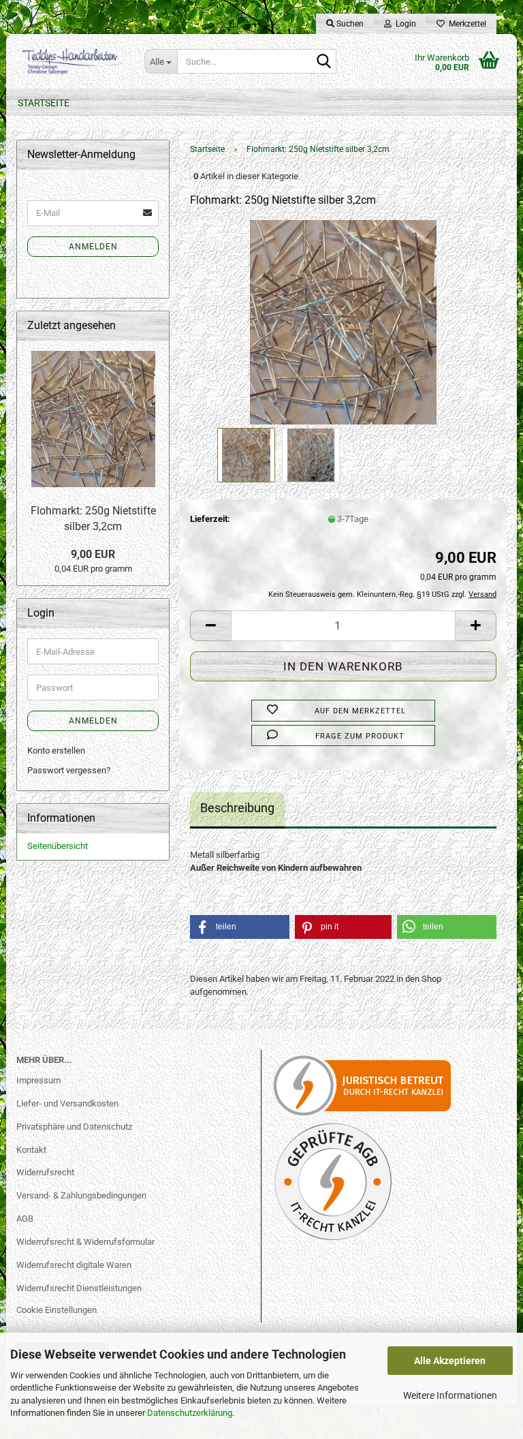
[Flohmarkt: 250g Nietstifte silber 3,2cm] (343, 322)
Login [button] (404, 24)
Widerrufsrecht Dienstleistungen (79, 1288)
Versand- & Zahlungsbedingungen (81, 1195)
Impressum (38, 1080)
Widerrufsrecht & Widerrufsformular (85, 1242)
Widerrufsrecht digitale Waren (73, 1265)
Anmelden (93, 246)
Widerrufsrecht (45, 1172)
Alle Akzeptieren (450, 1360)
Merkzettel (465, 24)
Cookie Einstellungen (56, 1310)
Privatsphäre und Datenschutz (74, 1126)
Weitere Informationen (450, 1395)
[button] (210, 625)
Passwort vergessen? (68, 770)
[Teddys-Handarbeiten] (70, 61)
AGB (24, 1218)
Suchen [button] (349, 24)
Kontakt (31, 1150)
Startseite (43, 102)
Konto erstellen (56, 750)
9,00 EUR (93, 554)
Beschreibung (237, 808)
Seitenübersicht (57, 846)
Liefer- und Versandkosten (67, 1103)
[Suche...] (323, 62)
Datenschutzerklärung (189, 1413)
